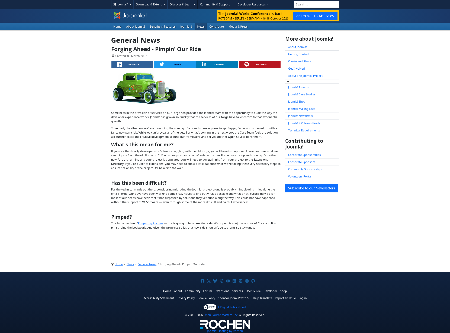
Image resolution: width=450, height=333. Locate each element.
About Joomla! (135, 26)
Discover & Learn (181, 4)
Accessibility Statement (158, 298)
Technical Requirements (304, 130)
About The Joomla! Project (305, 76)
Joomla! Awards (298, 87)
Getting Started (298, 54)
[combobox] (316, 4)
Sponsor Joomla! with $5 (234, 298)
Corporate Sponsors (301, 162)
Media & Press (238, 26)
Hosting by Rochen (225, 331)
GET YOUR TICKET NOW (315, 15)
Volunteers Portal (299, 176)
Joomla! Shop (297, 102)
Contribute (216, 26)
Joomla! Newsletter (300, 116)
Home (117, 26)
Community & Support (215, 4)
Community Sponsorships (305, 169)
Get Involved (296, 68)
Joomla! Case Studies (302, 94)
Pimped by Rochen (150, 223)
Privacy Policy (186, 298)
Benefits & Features (163, 26)
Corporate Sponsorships (304, 155)
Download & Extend (149, 4)
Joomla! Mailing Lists (301, 109)
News (201, 26)
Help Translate (262, 298)
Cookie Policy (206, 298)
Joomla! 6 (186, 26)
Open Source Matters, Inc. (221, 315)
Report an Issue (285, 298)
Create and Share (299, 61)
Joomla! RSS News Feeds (304, 123)
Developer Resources (251, 4)
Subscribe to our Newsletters (311, 188)
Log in (303, 298)
